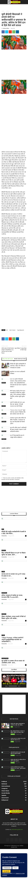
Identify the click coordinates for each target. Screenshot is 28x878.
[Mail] (11, 839)
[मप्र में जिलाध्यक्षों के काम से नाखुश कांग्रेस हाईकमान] (5, 437)
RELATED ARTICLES (7, 359)
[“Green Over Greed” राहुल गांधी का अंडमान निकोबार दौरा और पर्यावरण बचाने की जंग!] (5, 411)
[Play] (3, 686)
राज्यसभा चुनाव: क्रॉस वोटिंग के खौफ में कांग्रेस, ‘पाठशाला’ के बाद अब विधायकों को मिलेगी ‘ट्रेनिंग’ (18, 421)
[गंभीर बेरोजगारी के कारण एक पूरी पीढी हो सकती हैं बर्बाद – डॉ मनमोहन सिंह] (5, 754)
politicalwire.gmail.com (17, 829)
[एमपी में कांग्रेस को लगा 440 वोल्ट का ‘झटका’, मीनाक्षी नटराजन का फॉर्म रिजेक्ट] (5, 404)
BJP (7, 330)
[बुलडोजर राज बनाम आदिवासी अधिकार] (5, 373)
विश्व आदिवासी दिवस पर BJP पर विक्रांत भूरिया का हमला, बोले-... (14, 554)
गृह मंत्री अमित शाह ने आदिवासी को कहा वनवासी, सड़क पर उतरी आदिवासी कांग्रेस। (18, 429)
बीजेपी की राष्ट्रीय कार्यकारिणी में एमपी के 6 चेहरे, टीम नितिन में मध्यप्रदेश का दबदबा (18, 366)
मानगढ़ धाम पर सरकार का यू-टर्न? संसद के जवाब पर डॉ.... (13, 575)
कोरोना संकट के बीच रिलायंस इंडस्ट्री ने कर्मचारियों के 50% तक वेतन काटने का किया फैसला (8, 351)
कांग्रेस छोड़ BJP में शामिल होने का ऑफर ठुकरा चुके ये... (18, 760)
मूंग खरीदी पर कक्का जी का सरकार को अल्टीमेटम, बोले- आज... (13, 662)
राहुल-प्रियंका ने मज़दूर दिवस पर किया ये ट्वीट (20, 349)
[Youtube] (20, 839)
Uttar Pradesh (12, 330)
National (3, 375)
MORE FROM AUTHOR (20, 359)
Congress (4, 413)
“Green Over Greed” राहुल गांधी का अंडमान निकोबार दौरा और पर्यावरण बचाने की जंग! (18, 412)
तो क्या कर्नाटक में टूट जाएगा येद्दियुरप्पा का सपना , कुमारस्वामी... (18, 767)
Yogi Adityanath (20, 330)
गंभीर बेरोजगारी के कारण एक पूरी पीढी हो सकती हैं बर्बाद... (18, 753)
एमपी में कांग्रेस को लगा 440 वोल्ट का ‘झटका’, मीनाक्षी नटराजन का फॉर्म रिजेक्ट (17, 404)
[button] (26, 2)
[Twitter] (16, 839)
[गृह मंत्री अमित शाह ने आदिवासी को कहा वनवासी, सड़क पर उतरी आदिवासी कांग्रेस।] (5, 429)
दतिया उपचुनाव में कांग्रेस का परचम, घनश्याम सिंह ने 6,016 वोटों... (12, 596)
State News (4, 592)
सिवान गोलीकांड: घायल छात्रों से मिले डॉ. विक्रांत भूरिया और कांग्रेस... (14, 617)
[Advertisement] (14, 7)
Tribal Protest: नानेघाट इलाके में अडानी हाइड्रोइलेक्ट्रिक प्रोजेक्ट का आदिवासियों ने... (12, 640)
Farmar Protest (5, 658)
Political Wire (6, 28)
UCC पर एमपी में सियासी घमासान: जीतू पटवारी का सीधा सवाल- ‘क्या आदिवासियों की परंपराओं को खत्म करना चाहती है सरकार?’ (18, 383)
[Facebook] (7, 839)
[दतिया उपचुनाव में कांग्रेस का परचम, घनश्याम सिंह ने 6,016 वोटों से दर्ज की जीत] (14, 587)
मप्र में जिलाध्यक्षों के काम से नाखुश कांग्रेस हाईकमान (17, 436)
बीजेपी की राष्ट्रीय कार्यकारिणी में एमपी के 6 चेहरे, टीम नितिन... (14, 532)
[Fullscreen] (24, 686)
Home (3, 11)
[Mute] (22, 686)
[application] (14, 681)
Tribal (3, 571)
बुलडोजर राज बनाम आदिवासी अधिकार (17, 373)
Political (7, 11)
